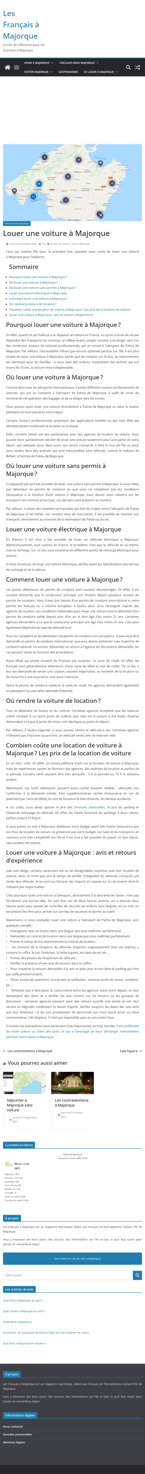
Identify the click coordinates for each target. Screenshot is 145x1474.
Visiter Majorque (36, 72)
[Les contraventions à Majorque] (72, 1074)
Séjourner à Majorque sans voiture (20, 1105)
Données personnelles (17, 1434)
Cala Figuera (128, 1051)
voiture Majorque (81, 243)
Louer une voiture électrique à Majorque (38, 293)
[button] (51, 62)
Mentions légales (14, 1442)
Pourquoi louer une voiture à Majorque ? (38, 277)
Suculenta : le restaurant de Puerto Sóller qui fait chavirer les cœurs (46, 1332)
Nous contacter (13, 1426)
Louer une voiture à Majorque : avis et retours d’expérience (51, 315)
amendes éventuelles (89, 807)
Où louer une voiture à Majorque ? (33, 282)
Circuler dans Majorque (77, 63)
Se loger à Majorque (99, 72)
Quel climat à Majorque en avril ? (24, 1311)
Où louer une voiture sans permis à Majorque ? (42, 288)
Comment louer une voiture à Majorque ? (38, 299)
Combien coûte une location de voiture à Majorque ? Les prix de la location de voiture (69, 309)
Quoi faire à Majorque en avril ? (23, 1300)
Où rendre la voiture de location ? (32, 304)
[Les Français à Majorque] (7, 67)
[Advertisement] (72, 104)
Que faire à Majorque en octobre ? (24, 1343)
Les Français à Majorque (21, 24)
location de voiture (60, 243)
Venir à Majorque (36, 63)
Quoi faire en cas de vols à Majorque (77, 1258)
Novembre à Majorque (17, 1322)
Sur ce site (38, 550)
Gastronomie (68, 72)
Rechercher (137, 1275)
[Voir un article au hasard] (137, 67)
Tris (44, 243)
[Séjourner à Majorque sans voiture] (24, 1074)
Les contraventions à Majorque (30, 1051)
